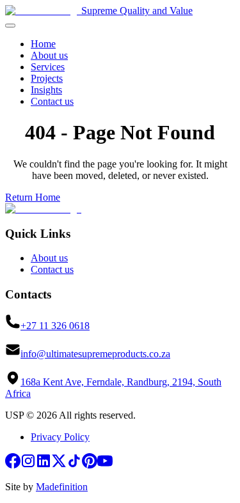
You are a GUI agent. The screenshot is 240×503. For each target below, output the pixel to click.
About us (49, 55)
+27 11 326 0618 (55, 325)
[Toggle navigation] (10, 25)
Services (48, 66)
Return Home (32, 197)
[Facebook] (12, 465)
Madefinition (62, 486)
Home (43, 43)
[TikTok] (74, 465)
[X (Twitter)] (59, 465)
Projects (47, 78)
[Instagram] (28, 465)
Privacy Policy (60, 436)
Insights (46, 89)
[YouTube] (105, 465)
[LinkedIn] (43, 465)
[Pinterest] (89, 465)
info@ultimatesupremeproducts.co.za (95, 353)
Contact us (52, 101)
